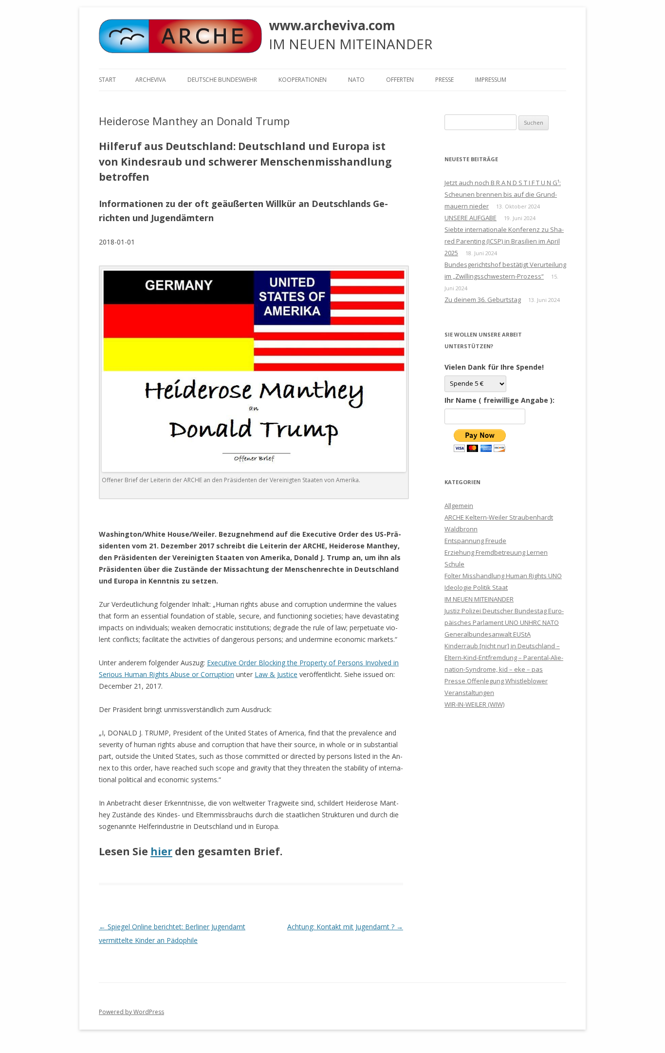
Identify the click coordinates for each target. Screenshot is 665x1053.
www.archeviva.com (332, 25)
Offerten (400, 79)
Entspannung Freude (475, 540)
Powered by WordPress (131, 1012)
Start (107, 79)
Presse (444, 79)
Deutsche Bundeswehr (222, 79)
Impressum (490, 79)
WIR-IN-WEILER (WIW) (474, 704)
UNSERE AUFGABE (470, 217)
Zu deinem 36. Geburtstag (482, 299)
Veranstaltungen (469, 692)
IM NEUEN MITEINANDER (479, 599)
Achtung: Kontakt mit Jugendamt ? (345, 926)
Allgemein (458, 505)
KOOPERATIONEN (302, 79)
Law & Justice (276, 674)
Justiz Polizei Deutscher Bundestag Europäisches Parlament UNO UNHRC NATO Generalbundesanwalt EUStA (504, 622)
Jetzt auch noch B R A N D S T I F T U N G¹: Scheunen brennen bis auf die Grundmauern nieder (502, 194)
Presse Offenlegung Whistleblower (496, 681)
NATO (356, 79)
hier (161, 851)
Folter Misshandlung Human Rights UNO (503, 575)
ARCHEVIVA (150, 79)
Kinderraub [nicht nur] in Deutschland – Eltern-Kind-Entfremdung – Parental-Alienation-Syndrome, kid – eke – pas (503, 657)
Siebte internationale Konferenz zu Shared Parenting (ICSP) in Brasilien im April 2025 (504, 241)
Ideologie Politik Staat (476, 587)
